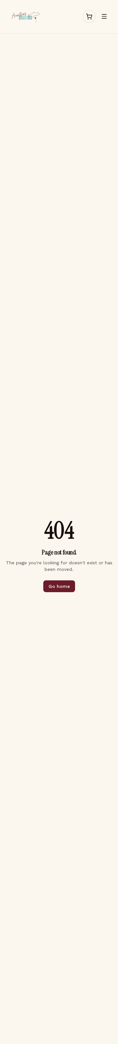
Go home (59, 586)
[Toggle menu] (104, 16)
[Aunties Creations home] (25, 16)
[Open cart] (89, 16)
